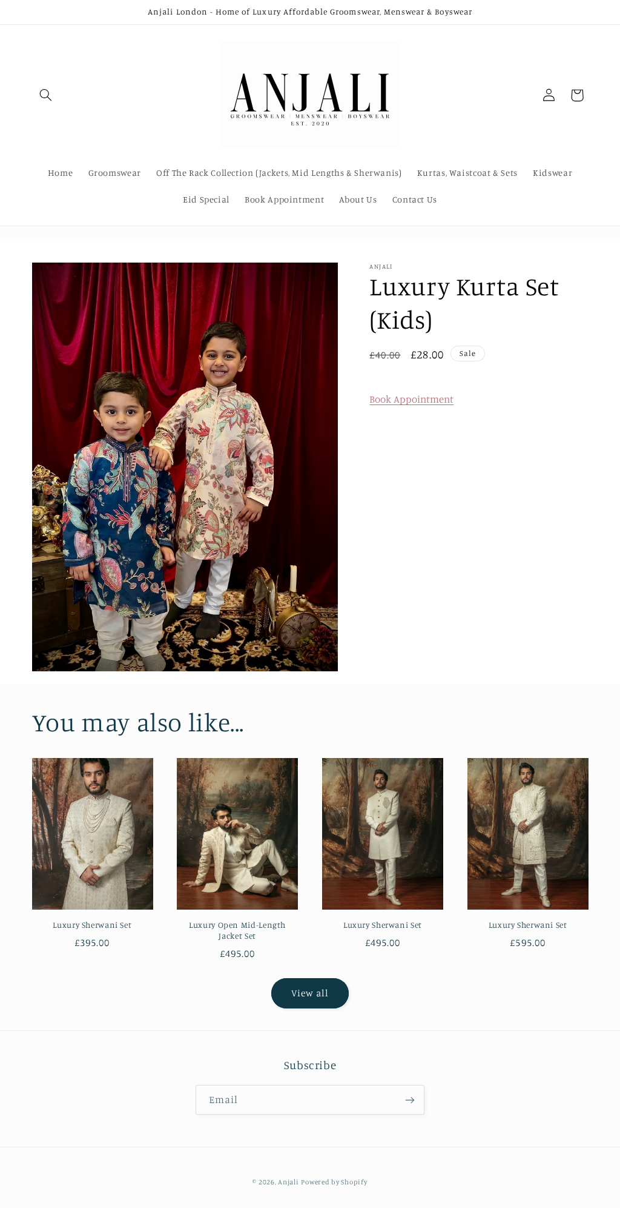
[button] (46, 95)
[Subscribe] (410, 1100)
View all (310, 993)
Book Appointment (411, 399)
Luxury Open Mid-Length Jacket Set (237, 930)
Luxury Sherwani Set (92, 925)
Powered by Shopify (334, 1182)
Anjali (288, 1182)
